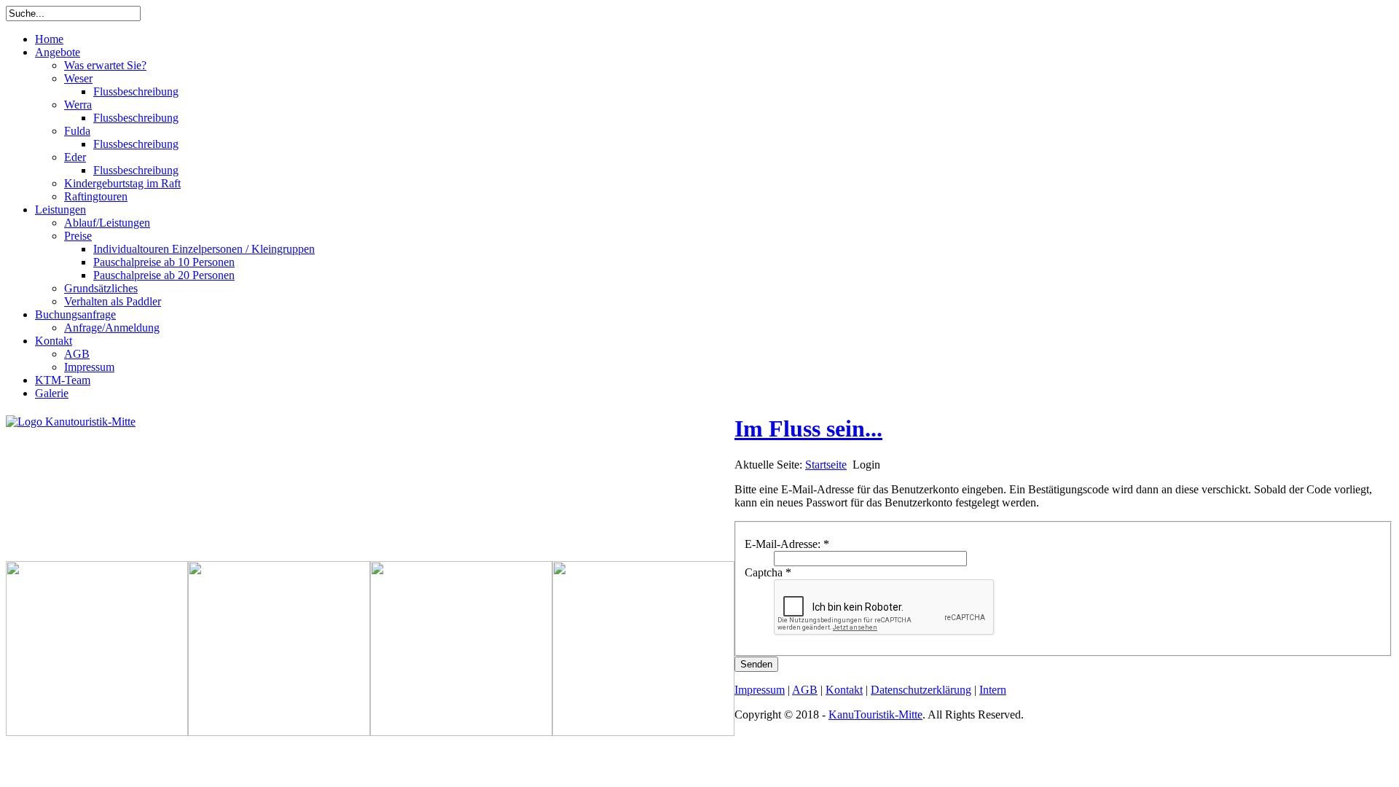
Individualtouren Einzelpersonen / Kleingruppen (204, 249)
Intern (992, 690)
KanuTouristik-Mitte (875, 714)
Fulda (77, 131)
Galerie (51, 393)
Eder (75, 157)
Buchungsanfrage (75, 314)
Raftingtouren (96, 196)
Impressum (89, 367)
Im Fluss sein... (808, 428)
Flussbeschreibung (136, 91)
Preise (78, 236)
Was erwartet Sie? (105, 65)
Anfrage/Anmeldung (112, 327)
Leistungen (60, 209)
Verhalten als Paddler (112, 301)
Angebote (57, 52)
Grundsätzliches (101, 288)
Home (49, 39)
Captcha (768, 572)
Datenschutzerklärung (921, 690)
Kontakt (53, 340)
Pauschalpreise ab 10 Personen (164, 262)
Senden (756, 664)
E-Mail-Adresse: (787, 544)
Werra (78, 104)
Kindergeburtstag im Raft (122, 183)
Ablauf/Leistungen (107, 222)
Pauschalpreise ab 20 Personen (164, 275)
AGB (77, 354)
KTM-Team (62, 380)
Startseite (826, 464)
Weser (78, 78)
